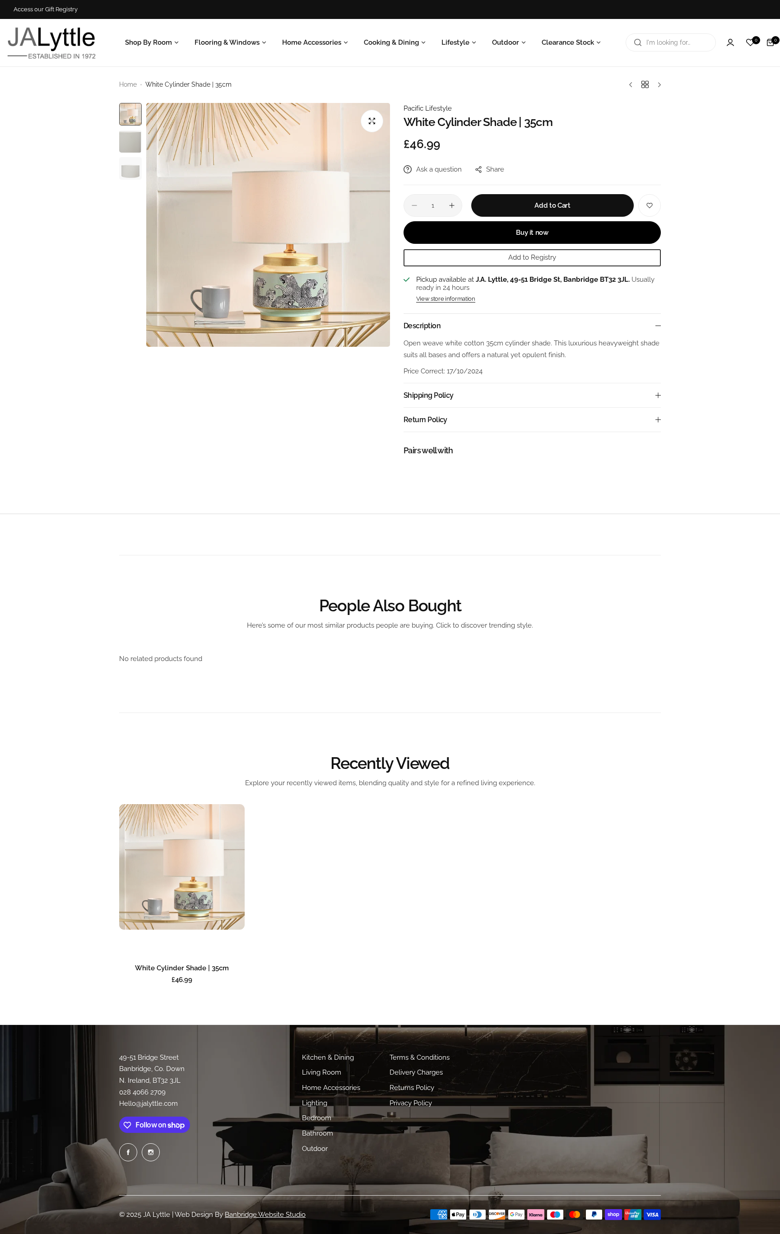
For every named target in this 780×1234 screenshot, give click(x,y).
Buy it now (532, 232)
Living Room (321, 1073)
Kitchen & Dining (328, 1057)
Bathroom (317, 1134)
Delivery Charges (416, 1073)
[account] (730, 42)
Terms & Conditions (420, 1057)
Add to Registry (532, 257)
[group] (268, 225)
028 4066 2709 (142, 1092)
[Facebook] (128, 1152)
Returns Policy (412, 1088)
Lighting (314, 1103)
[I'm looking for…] (638, 42)
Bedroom (316, 1118)
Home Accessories (331, 1088)
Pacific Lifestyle (428, 108)
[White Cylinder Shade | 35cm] (182, 867)
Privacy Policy (411, 1103)
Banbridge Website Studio (265, 1215)
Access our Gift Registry (46, 9)
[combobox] (671, 42)
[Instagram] (151, 1152)
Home (128, 84)
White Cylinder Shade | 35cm (182, 968)
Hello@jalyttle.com (148, 1104)
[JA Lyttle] (51, 42)
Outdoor (315, 1149)
